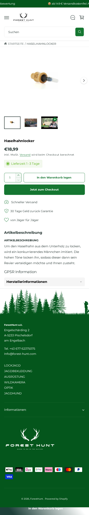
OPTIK (8, 387)
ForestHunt (36, 498)
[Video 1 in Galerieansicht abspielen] (49, 122)
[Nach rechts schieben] (84, 80)
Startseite (16, 43)
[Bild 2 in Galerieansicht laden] (31, 122)
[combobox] (44, 32)
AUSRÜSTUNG (14, 376)
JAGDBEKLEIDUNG (18, 371)
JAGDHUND (13, 393)
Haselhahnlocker (41, 43)
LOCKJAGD (12, 365)
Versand (25, 154)
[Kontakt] (72, 17)
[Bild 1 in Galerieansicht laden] (12, 122)
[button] (6, 17)
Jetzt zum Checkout (44, 189)
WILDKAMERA (14, 382)
